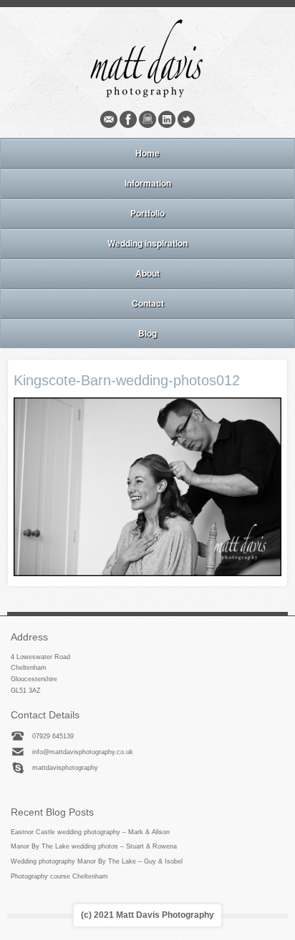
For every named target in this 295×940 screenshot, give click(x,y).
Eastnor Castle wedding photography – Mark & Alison (90, 832)
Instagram (147, 119)
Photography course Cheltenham (59, 876)
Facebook (128, 119)
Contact (148, 303)
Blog (147, 333)
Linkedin (166, 119)
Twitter (186, 119)
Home (147, 153)
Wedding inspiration (147, 243)
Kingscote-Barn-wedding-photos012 (127, 380)
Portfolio (147, 213)
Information (148, 183)
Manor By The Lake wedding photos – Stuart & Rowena (94, 846)
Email (108, 119)
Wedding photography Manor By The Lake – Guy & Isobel (97, 861)
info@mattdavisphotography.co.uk (82, 752)
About (147, 273)
